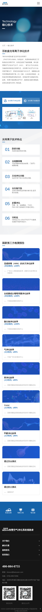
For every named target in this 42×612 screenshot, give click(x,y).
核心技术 (11, 45)
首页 (3, 45)
